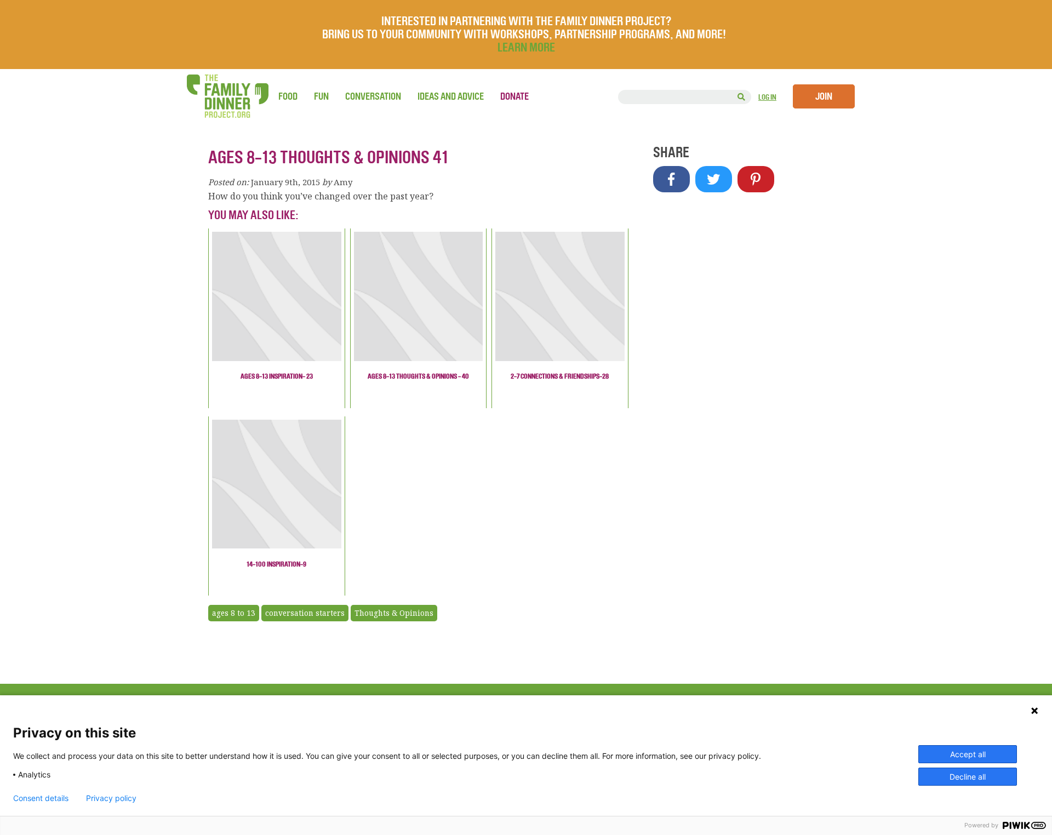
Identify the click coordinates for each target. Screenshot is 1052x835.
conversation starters (305, 613)
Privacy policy (111, 798)
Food (288, 96)
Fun (321, 96)
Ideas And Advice (451, 96)
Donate (514, 96)
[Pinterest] (755, 179)
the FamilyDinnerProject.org (227, 96)
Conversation (373, 96)
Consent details (40, 798)
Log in (767, 97)
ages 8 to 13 (233, 613)
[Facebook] (671, 179)
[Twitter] (713, 179)
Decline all (968, 776)
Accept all (968, 754)
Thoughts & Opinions (394, 613)
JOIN (823, 96)
